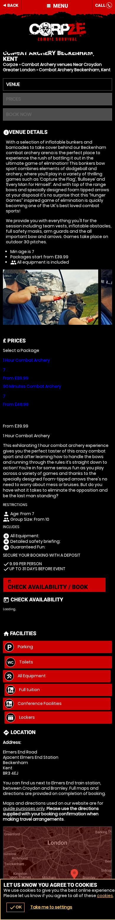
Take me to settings (51, 907)
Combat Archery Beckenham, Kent (75, 70)
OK (15, 907)
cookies (105, 896)
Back (12, 5)
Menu (60, 6)
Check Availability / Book (48, 585)
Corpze (10, 64)
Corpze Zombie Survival (57, 31)
